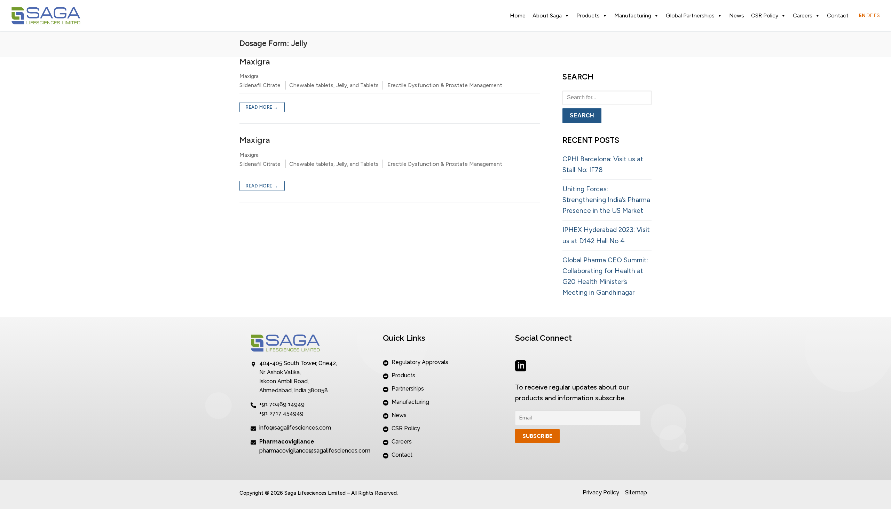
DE (870, 15)
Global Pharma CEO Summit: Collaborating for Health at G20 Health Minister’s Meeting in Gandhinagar (605, 276)
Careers (802, 15)
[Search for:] (607, 97)
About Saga (547, 15)
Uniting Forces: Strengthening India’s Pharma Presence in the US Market (606, 200)
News (736, 15)
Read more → (262, 107)
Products (588, 15)
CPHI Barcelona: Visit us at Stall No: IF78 (602, 164)
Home (518, 15)
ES (877, 15)
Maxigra (254, 61)
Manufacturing (632, 15)
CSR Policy (764, 15)
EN (862, 15)
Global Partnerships (690, 15)
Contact (838, 15)
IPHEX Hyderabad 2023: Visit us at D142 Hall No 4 (606, 235)
